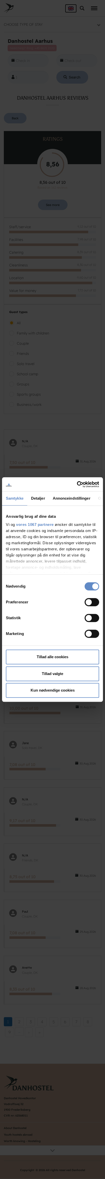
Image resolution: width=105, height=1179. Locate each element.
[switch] (92, 602)
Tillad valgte (52, 673)
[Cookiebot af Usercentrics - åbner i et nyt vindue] (77, 484)
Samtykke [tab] (14, 498)
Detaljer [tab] (38, 498)
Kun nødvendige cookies (53, 690)
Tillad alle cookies (52, 657)
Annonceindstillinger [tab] (71, 498)
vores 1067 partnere (35, 524)
